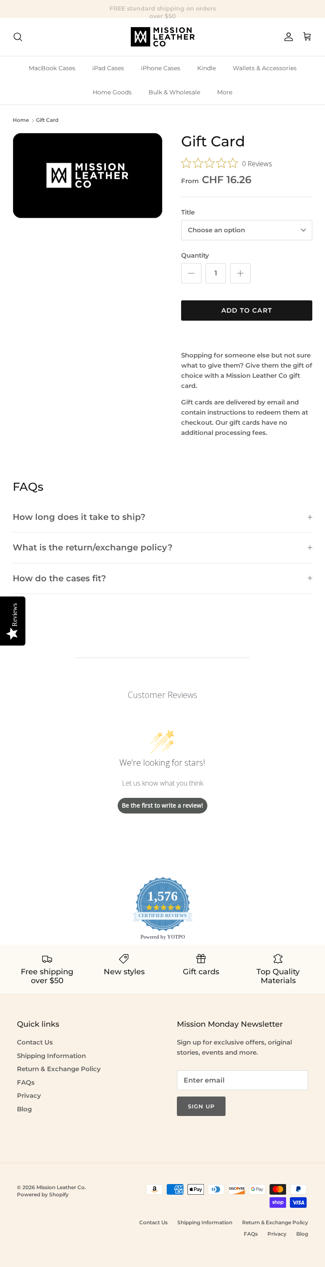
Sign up (201, 1106)
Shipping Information (51, 1056)
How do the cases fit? (59, 578)
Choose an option (216, 230)
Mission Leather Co (60, 1187)
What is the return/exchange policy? (93, 547)
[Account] (287, 37)
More (224, 92)
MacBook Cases (52, 68)
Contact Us (35, 1042)
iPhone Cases (160, 68)
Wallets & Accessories (265, 68)
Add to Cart (246, 310)
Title (188, 212)
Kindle (206, 68)
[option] (87, 175)
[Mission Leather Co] (163, 36)
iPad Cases (108, 68)
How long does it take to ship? (79, 517)
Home (21, 120)
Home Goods (112, 92)
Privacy (29, 1095)
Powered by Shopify (43, 1194)
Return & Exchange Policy (59, 1069)
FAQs (26, 1082)
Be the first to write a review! (162, 805)
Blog (24, 1109)
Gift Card (47, 120)
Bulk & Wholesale (174, 92)
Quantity (195, 255)
